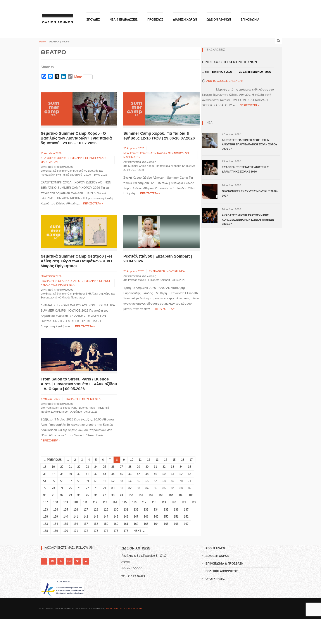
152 (186, 516)
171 (75, 530)
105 (181, 495)
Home (42, 41)
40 (78, 474)
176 (126, 530)
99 (121, 495)
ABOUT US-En (215, 548)
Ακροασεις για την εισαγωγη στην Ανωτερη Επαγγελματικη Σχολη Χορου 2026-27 (249, 144)
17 (191, 459)
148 (146, 516)
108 (55, 502)
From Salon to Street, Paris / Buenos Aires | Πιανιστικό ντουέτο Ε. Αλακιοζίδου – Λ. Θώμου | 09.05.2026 (79, 384)
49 (155, 474)
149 (156, 516)
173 (95, 530)
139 (55, 516)
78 (95, 488)
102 (150, 495)
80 (112, 488)
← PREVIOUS (52, 459)
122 (194, 502)
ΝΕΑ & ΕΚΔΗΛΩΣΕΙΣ (124, 19)
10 (131, 459)
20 (61, 466)
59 (87, 481)
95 (87, 495)
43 (104, 474)
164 (156, 523)
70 (181, 481)
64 (129, 481)
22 (78, 466)
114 (114, 502)
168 (45, 530)
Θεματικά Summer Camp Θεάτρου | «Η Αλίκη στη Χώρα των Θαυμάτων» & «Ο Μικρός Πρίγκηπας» (76, 261)
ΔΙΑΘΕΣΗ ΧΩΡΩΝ (185, 19)
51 (172, 474)
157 (85, 523)
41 (87, 474)
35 (189, 466)
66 (146, 481)
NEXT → (139, 530)
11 (140, 459)
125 (65, 509)
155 (65, 523)
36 (44, 474)
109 (65, 502)
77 (87, 488)
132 (136, 509)
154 (55, 523)
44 (112, 474)
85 (155, 488)
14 (165, 459)
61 (104, 481)
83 (138, 488)
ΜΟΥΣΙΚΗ (172, 271)
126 (75, 509)
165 (166, 523)
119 (164, 502)
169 (55, 530)
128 (95, 509)
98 (112, 495)
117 (144, 502)
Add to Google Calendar (224, 80)
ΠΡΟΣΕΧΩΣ (155, 19)
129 (106, 509)
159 (106, 523)
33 (172, 466)
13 (157, 459)
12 (148, 459)
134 (156, 509)
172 (85, 530)
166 (176, 523)
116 (134, 502)
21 (70, 466)
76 (78, 488)
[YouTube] (60, 561)
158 (95, 523)
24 (95, 466)
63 (121, 481)
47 (138, 474)
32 (164, 466)
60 (95, 481)
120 (173, 502)
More (78, 77)
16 (182, 459)
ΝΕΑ (43, 158)
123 (45, 509)
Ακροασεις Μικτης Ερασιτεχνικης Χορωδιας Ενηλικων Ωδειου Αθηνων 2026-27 (248, 220)
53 (189, 474)
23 (87, 466)
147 (136, 516)
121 (183, 502)
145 (116, 516)
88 (181, 488)
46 (129, 474)
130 (116, 509)
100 (130, 495)
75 (70, 488)
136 (176, 509)
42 (95, 474)
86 (164, 488)
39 (70, 474)
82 (129, 488)
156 (75, 523)
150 (166, 516)
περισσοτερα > (93, 203)
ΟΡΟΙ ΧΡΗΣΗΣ (215, 579)
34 (181, 466)
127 (85, 509)
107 (45, 502)
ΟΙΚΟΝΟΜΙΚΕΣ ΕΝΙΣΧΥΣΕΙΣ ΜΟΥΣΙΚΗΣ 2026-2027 (250, 193)
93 (70, 495)
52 (181, 474)
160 (116, 523)
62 (112, 481)
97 (104, 495)
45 (121, 474)
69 (172, 481)
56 (61, 481)
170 (65, 530)
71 (189, 481)
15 (174, 459)
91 (53, 495)
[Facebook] (44, 561)
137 (186, 509)
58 (78, 481)
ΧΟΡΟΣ (51, 158)
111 (85, 502)
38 (61, 474)
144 (106, 516)
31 (155, 466)
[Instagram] (52, 561)
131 (126, 509)
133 (146, 509)
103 (161, 495)
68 (164, 481)
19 (53, 466)
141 (75, 516)
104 (171, 495)
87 (172, 488)
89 (189, 488)
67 (155, 481)
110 (75, 502)
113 (105, 502)
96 (95, 495)
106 (191, 495)
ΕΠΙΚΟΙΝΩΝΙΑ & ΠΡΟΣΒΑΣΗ (224, 563)
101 (140, 495)
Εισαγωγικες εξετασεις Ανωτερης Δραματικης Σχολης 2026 (245, 169)
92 (61, 495)
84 (146, 488)
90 (44, 495)
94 (78, 495)
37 (53, 474)
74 (61, 488)
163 (146, 523)
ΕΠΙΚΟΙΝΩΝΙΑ (250, 19)
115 (124, 502)
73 (53, 488)
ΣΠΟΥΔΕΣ (93, 19)
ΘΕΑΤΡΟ (63, 280)
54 (44, 481)
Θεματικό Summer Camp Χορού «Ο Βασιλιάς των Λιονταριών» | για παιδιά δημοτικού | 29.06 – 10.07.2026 (76, 138)
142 (85, 516)
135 (166, 509)
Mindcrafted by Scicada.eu (124, 608)
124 (55, 509)
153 (45, 523)
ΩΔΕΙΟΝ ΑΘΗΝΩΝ (219, 19)
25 (104, 466)
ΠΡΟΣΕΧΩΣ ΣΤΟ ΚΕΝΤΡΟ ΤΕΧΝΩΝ (229, 62)
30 (146, 466)
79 (104, 488)
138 (45, 516)
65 (138, 481)
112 (95, 502)
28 (129, 466)
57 (70, 481)
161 (126, 523)
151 (176, 516)
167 (186, 523)
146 (126, 516)
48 (146, 474)
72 (44, 488)
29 (138, 466)
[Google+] (69, 561)
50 (164, 474)
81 (121, 488)
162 (136, 523)
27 (121, 466)
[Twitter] (77, 561)
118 (154, 502)
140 (65, 516)
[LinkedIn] (86, 561)
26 (112, 466)
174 (106, 530)
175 (116, 530)
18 (44, 466)
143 (95, 516)
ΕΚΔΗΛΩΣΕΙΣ (49, 280)
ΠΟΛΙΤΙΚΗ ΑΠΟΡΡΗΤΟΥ (221, 571)
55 (53, 481)
